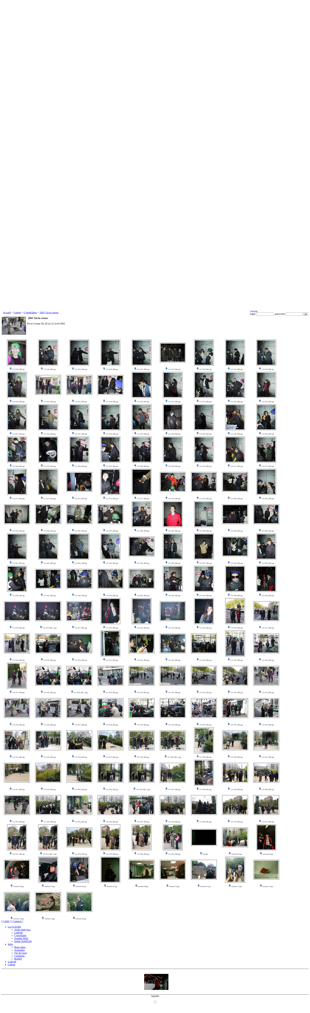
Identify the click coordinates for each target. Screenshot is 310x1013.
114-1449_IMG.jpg (205, 757)
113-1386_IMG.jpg (143, 531)
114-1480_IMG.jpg (143, 854)
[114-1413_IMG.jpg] (141, 611)
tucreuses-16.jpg (81, 919)
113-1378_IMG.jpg (174, 498)
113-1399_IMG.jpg (268, 563)
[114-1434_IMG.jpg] (266, 676)
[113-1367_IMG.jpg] (110, 449)
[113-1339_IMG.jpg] (79, 353)
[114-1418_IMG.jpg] (17, 643)
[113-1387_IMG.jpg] (173, 514)
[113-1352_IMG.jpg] (204, 385)
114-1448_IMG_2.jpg (174, 757)
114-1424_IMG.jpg (205, 660)
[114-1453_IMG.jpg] (48, 773)
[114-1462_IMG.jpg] (48, 805)
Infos (10, 944)
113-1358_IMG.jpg (112, 434)
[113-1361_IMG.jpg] (204, 417)
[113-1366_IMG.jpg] (79, 449)
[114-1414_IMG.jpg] (173, 611)
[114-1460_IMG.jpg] (266, 773)
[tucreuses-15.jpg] (48, 902)
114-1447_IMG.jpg (112, 757)
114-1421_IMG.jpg (112, 660)
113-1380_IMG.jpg (236, 498)
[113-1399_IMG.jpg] (266, 546)
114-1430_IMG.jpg (143, 692)
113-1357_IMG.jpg (81, 434)
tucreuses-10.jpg (174, 886)
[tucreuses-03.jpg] (17, 870)
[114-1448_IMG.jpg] (142, 740)
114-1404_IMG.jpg (112, 595)
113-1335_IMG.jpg (81, 402)
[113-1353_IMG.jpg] (235, 385)
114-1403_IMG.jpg (81, 595)
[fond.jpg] (204, 837)
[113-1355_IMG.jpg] (17, 417)
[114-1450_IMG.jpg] (235, 740)
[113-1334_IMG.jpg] (48, 385)
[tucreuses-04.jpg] (48, 870)
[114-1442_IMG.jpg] (235, 708)
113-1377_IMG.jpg (143, 498)
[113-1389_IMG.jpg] (235, 514)
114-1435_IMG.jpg (18, 725)
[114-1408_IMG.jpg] (235, 579)
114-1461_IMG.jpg (18, 822)
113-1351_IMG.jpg (174, 402)
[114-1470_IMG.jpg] (235, 805)
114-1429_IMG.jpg (112, 692)
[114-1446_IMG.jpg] (79, 740)
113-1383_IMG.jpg (49, 531)
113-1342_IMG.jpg (174, 369)
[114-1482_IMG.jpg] (173, 837)
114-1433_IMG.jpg (236, 692)
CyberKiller (20, 935)
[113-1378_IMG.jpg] (173, 482)
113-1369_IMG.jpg (174, 466)
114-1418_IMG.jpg (18, 660)
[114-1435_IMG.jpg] (17, 708)
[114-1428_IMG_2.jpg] (79, 676)
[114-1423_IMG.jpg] (173, 643)
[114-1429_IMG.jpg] (110, 676)
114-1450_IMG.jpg (236, 757)
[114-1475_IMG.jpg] (17, 837)
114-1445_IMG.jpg (49, 757)
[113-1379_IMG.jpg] (204, 482)
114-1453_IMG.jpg (49, 789)
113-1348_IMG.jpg (18, 402)
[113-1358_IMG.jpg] (110, 417)
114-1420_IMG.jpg (81, 660)
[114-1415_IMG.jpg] (204, 611)
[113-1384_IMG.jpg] (79, 514)
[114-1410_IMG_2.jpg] (48, 611)
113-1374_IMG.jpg (49, 498)
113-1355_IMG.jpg (18, 434)
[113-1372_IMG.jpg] (266, 449)
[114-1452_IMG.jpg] (17, 773)
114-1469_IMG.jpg (205, 822)
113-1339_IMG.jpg (81, 369)
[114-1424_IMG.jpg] (204, 643)
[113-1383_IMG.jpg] (48, 514)
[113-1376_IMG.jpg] (110, 482)
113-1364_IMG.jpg (18, 466)
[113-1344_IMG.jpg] (235, 353)
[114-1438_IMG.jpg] (110, 708)
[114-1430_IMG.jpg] (142, 676)
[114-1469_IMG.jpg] (204, 805)
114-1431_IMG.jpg (174, 692)
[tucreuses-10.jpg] (173, 870)
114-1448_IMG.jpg (143, 757)
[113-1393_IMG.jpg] (79, 546)
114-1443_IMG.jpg (268, 725)
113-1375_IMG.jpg (81, 498)
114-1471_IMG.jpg (268, 822)
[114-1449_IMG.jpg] (204, 740)
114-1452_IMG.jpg (18, 789)
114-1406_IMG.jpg (174, 595)
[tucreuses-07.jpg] (110, 870)
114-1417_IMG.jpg (268, 628)
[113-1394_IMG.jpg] (110, 546)
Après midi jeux (22, 929)
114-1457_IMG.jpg (174, 789)
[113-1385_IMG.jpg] (110, 514)
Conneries (19, 956)
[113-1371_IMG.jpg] (235, 449)
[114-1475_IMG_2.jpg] (48, 837)
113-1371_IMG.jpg (236, 466)
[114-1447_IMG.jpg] (110, 740)
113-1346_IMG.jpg (268, 369)
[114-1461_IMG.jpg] (17, 805)
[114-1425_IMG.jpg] (235, 643)
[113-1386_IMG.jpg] (141, 514)
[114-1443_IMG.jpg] (266, 708)
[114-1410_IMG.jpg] (17, 611)
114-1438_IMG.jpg (112, 725)
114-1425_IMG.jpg (236, 660)
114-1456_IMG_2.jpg (143, 789)
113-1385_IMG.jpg (112, 531)
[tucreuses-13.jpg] (266, 870)
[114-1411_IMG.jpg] (79, 611)
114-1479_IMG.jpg (112, 854)
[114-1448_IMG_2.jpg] (173, 740)
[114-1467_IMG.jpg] (142, 805)
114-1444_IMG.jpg (18, 757)
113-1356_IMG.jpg (49, 434)
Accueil (7, 312)
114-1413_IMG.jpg (143, 628)
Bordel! (18, 958)
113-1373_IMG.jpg (18, 498)
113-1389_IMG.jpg (236, 531)
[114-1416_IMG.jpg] (235, 611)
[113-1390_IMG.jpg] (266, 514)
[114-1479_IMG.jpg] (110, 837)
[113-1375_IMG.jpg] (79, 482)
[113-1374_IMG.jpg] (48, 482)
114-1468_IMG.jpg (174, 822)
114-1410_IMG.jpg (18, 628)
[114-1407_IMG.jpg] (204, 579)
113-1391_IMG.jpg (18, 563)
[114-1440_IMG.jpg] (173, 708)
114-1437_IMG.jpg (81, 725)
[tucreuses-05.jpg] (79, 870)
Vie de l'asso (20, 953)
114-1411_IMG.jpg (81, 628)
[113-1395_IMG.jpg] (142, 546)
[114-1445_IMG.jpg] (48, 740)
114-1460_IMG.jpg (268, 789)
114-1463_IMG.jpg (81, 822)
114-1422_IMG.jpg (143, 660)
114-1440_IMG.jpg (174, 725)
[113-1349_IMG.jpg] (110, 385)
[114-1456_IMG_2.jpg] (142, 773)
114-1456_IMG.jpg (112, 789)
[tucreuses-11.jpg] (204, 870)
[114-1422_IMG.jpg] (142, 643)
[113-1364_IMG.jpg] (17, 449)
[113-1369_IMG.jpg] (173, 449)
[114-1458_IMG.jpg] (204, 773)
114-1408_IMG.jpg (236, 595)
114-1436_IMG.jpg (49, 725)
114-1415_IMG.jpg (205, 628)
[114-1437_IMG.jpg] (79, 708)
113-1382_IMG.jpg (18, 531)
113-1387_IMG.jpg (174, 531)
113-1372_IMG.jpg (268, 466)
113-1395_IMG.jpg (143, 563)
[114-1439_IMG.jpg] (142, 708)
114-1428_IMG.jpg (49, 692)
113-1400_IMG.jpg (18, 595)
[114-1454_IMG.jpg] (79, 773)
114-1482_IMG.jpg (174, 854)
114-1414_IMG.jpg (174, 628)
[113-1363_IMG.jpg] (266, 417)
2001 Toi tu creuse (49, 312)
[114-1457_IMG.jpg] (173, 773)
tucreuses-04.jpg (49, 886)
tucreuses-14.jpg (18, 919)
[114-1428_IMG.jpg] (48, 676)
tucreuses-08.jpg (143, 886)
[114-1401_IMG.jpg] (48, 579)
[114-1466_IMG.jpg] (110, 805)
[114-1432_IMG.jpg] (204, 676)
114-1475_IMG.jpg (18, 854)
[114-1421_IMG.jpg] (110, 643)
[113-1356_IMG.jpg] (48, 417)
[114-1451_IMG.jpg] (266, 740)
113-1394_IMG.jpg (112, 563)
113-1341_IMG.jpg (143, 369)
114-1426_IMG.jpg (268, 660)
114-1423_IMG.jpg (174, 660)
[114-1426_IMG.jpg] (266, 643)
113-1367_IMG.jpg (112, 466)
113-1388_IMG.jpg (205, 531)
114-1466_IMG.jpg (112, 822)
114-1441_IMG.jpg (205, 725)
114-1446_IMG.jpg (81, 757)
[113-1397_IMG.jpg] (204, 546)
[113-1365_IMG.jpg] (48, 449)
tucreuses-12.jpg (236, 886)
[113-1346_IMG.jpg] (266, 353)
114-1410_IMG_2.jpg (50, 628)
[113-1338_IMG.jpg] (48, 353)
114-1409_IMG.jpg (268, 595)
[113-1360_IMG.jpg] (173, 417)
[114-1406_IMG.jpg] (173, 579)
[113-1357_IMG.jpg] (79, 417)
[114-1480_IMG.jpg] (141, 837)
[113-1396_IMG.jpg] (173, 546)
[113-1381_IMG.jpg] (266, 482)
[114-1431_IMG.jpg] (173, 676)
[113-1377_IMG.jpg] (141, 482)
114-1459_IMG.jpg (236, 789)
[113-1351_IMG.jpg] (173, 385)
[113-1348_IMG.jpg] (17, 385)
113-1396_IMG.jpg (174, 563)
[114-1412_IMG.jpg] (110, 611)
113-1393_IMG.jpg (81, 563)
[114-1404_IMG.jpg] (110, 579)
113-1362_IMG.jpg (236, 434)
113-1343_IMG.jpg (205, 369)
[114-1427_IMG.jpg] (17, 676)
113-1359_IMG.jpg (143, 434)
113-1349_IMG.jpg (112, 402)
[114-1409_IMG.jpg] (266, 579)
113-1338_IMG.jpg (49, 369)
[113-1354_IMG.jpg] (266, 385)
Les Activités (14, 926)
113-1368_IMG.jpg (143, 466)
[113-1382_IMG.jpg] (17, 514)
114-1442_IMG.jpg (236, 725)
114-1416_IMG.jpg (236, 628)
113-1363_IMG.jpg (268, 434)
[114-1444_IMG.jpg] (17, 740)
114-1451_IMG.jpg (268, 757)
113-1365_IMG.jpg (49, 466)
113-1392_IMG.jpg (49, 563)
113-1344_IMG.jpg (236, 369)
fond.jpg (205, 854)
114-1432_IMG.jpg (205, 692)
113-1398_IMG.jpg (236, 563)
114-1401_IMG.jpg (49, 595)
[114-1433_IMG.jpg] (235, 676)
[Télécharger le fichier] (10, 369)
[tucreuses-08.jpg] (142, 870)
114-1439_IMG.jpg (143, 725)
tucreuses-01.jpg (236, 854)
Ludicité (18, 932)
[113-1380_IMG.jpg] (235, 482)
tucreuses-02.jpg (268, 854)
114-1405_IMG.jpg (143, 595)
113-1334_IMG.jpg (49, 402)
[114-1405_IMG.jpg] (142, 579)
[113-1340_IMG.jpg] (110, 353)
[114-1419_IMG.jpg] (48, 643)
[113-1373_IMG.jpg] (17, 482)
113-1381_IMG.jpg (268, 498)
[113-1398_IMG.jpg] (235, 546)
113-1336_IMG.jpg (18, 369)
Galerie (17, 312)
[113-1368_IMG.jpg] (141, 449)
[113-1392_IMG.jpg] (48, 546)
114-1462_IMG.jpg (49, 822)
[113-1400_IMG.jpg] (17, 579)
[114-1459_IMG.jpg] (235, 773)
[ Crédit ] (5, 921)
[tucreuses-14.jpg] (17, 902)
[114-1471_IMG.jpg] (266, 805)
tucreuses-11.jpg (205, 886)
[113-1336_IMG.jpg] (17, 353)
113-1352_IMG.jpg (205, 402)
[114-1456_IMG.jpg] (110, 773)
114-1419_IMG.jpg (49, 660)
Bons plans (20, 947)
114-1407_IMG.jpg (205, 595)
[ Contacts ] (17, 921)
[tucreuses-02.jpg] (266, 837)
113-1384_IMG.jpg (81, 531)
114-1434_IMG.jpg (268, 692)
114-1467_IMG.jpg (143, 822)
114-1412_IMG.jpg (112, 628)
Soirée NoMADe (23, 941)
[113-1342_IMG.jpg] (173, 352)
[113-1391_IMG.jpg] (17, 546)
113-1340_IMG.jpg (112, 369)
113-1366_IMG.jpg (81, 466)
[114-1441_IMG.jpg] (204, 708)
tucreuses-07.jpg (112, 886)
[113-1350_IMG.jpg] (141, 385)
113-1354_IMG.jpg (268, 402)
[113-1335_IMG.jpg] (79, 385)
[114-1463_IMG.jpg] (79, 805)
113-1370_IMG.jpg (205, 466)
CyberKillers (30, 312)
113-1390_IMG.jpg (268, 531)
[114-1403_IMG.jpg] (79, 579)
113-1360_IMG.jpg (174, 434)
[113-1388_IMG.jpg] (204, 514)
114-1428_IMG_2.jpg (81, 692)
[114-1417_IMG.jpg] (266, 611)
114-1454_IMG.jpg (81, 789)
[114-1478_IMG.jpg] (79, 837)
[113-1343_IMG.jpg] (204, 353)
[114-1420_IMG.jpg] (79, 643)
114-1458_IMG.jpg (205, 789)
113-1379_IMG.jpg (205, 498)
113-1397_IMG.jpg (205, 563)
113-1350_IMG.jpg (143, 402)
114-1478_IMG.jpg (81, 854)
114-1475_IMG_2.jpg (50, 854)
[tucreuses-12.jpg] (235, 870)
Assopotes (19, 950)
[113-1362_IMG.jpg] (235, 417)
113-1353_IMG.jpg (236, 402)
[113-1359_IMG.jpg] (141, 417)
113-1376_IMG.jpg (112, 498)
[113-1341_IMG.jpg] (141, 353)
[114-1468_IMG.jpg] (173, 805)
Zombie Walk (21, 938)
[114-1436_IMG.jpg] (48, 708)
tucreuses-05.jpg (81, 886)
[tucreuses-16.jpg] (79, 902)
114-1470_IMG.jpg (236, 822)
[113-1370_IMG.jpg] (204, 449)
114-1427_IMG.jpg (18, 692)
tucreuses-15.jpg (49, 919)
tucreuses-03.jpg (18, 886)
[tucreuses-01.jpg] (235, 837)
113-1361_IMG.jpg (205, 434)
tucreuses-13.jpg (268, 886)
